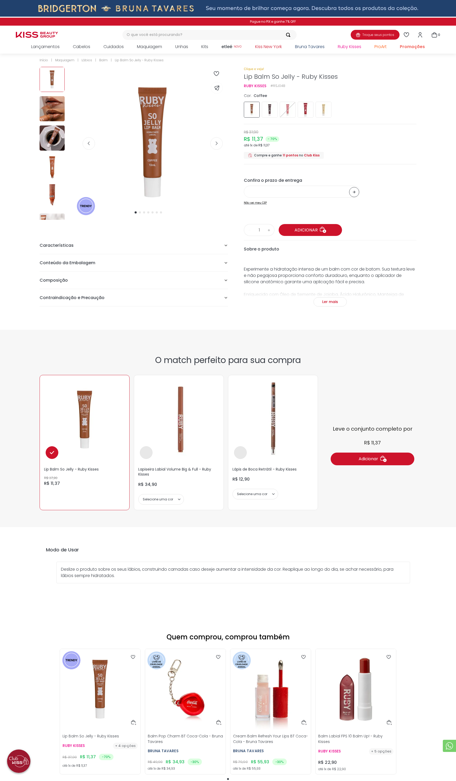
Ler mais (330, 301)
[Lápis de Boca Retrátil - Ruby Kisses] (273, 420)
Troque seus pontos (378, 34)
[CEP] (302, 187)
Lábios (87, 60)
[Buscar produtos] (289, 35)
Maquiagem (64, 60)
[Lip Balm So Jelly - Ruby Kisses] (84, 420)
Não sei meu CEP (255, 203)
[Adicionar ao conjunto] (146, 452)
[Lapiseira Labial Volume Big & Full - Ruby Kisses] (178, 420)
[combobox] (209, 35)
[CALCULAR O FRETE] (354, 192)
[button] (252, 110)
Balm (103, 60)
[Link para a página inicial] (45, 60)
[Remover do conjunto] (52, 452)
